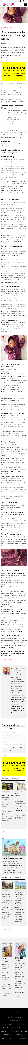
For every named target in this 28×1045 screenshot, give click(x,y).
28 (17, 748)
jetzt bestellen (19, 998)
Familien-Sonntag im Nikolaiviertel (12, 858)
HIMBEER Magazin (19, 1035)
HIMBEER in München (20, 1038)
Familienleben (5, 27)
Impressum (22, 1028)
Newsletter (6, 1028)
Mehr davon (6, 832)
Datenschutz (4, 1031)
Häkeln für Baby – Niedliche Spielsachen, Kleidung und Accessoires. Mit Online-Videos (18, 704)
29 (21, 748)
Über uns (9, 1017)
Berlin (5, 1)
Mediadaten (18, 1017)
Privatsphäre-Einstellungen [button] (19, 1031)
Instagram (18, 1012)
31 (3, 751)
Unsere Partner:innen (14, 1020)
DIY (11, 27)
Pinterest (23, 1)
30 (24, 748)
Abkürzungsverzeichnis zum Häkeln (15, 101)
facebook (20, 1)
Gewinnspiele (22, 1024)
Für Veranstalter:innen (9, 1024)
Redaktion (3, 43)
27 (14, 748)
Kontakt (14, 1028)
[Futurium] (14, 80)
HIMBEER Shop (6, 1038)
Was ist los (6, 856)
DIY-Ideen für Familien (9, 660)
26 (10, 748)
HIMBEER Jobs (7, 1035)
